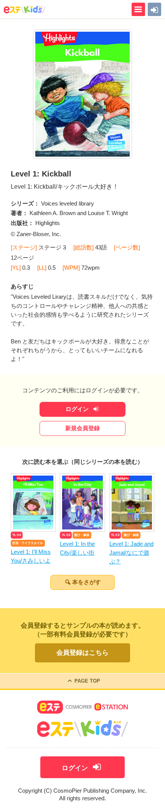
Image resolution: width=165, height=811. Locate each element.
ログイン (78, 409)
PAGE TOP (87, 681)
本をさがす (86, 582)
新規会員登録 (82, 428)
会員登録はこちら (82, 652)
